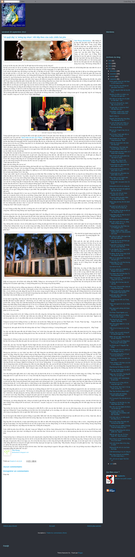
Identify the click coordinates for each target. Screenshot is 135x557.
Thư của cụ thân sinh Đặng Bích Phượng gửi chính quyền (120, 342)
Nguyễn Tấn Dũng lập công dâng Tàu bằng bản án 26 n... (120, 119)
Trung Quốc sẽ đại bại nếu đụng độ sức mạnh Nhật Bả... (119, 245)
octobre (112, 76)
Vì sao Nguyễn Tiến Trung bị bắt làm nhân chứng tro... (119, 250)
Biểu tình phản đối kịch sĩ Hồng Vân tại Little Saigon (119, 316)
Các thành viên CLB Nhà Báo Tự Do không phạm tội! (120, 274)
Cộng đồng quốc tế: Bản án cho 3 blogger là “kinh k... (120, 215)
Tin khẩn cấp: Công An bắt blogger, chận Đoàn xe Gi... (119, 161)
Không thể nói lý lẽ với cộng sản (119, 186)
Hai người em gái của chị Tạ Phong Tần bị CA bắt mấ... (118, 207)
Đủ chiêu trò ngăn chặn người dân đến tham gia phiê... (120, 237)
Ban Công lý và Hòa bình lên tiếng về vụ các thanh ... (120, 439)
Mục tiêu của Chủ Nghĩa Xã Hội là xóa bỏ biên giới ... (120, 407)
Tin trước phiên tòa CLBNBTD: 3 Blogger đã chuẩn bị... (120, 270)
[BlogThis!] (29, 461)
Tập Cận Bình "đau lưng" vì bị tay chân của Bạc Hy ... (120, 387)
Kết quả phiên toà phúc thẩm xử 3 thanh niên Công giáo (120, 152)
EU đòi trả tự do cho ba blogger (119, 219)
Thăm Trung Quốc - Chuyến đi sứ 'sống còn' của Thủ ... (120, 278)
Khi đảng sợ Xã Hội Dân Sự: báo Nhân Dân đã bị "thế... (120, 403)
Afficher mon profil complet (123, 478)
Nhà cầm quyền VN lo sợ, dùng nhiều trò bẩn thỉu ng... (119, 222)
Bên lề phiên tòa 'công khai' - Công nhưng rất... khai (118, 139)
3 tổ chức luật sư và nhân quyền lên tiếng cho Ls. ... (120, 418)
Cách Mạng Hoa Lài (12, 10)
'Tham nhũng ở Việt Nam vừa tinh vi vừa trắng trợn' (120, 363)
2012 (110, 69)
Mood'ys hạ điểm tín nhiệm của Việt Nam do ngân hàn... (119, 95)
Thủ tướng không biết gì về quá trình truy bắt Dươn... (119, 354)
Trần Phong (16, 450)
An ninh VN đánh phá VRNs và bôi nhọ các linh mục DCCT (119, 123)
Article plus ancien (94, 526)
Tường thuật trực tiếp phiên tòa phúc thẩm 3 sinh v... (119, 165)
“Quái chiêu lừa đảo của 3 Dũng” (32, 137)
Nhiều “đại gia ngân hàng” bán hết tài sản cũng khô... (120, 337)
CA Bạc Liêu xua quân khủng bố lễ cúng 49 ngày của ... (119, 333)
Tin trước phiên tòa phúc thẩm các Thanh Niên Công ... (119, 198)
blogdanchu (121, 476)
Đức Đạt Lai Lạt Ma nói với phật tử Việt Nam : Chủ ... (119, 99)
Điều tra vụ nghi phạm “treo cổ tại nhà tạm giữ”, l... (120, 258)
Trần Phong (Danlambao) (82, 40)
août (111, 464)
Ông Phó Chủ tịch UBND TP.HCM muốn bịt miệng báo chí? (120, 426)
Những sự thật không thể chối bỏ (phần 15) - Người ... (120, 431)
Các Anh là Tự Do (115, 266)
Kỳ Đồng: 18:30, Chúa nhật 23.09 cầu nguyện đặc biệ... (120, 254)
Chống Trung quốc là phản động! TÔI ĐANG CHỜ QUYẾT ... (119, 291)
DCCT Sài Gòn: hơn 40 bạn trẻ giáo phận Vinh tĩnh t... (119, 86)
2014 (110, 63)
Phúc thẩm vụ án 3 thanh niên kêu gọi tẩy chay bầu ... (119, 178)
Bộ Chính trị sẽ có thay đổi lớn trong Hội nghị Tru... (119, 383)
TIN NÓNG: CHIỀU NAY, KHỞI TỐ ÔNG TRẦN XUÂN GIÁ (119, 112)
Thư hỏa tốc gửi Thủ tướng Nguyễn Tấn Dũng (118, 320)
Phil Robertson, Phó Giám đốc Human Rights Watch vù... (119, 148)
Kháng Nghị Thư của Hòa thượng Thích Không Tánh (120, 263)
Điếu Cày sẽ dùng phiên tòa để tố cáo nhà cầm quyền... (120, 370)
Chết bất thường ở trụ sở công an (120, 452)
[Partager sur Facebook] (33, 461)
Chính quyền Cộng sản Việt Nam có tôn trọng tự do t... (120, 82)
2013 (110, 66)
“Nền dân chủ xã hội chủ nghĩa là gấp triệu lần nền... (120, 189)
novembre (113, 74)
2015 (110, 61)
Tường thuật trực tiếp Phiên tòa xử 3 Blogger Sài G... (119, 227)
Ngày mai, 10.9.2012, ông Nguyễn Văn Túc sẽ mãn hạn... (120, 375)
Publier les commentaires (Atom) (57, 533)
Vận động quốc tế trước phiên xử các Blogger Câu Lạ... (120, 350)
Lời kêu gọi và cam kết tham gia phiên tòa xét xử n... (119, 241)
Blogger (80, 553)
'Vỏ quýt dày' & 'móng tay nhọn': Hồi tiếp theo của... (119, 108)
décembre (113, 71)
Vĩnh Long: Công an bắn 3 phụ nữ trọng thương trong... (120, 287)
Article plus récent (10, 526)
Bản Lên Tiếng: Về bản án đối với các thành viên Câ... (120, 211)
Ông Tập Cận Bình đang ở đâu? (119, 391)
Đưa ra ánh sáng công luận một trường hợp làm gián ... (119, 422)
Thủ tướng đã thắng (116, 127)
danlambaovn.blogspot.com (20, 452)
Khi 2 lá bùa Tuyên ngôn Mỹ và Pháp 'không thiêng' (119, 135)
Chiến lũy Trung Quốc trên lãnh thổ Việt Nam (119, 143)
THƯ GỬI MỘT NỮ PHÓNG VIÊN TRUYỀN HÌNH (118, 394)
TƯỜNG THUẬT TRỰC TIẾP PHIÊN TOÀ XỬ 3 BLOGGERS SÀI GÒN (120, 232)
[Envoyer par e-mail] (27, 461)
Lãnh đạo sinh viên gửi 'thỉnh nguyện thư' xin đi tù (118, 194)
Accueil (52, 526)
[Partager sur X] (31, 461)
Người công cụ (114, 116)
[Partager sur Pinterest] (35, 461)
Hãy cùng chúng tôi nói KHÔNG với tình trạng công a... (119, 455)
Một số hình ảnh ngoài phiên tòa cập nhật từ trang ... (119, 156)
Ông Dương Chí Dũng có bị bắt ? (120, 367)
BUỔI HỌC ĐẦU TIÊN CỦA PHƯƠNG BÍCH (118, 296)
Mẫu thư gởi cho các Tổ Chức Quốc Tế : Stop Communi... (119, 435)
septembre (113, 79)
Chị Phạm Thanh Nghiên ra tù (119, 312)
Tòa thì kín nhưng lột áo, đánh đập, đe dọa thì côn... (119, 104)
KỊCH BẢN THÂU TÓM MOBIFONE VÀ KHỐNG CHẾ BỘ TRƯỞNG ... (120, 412)
